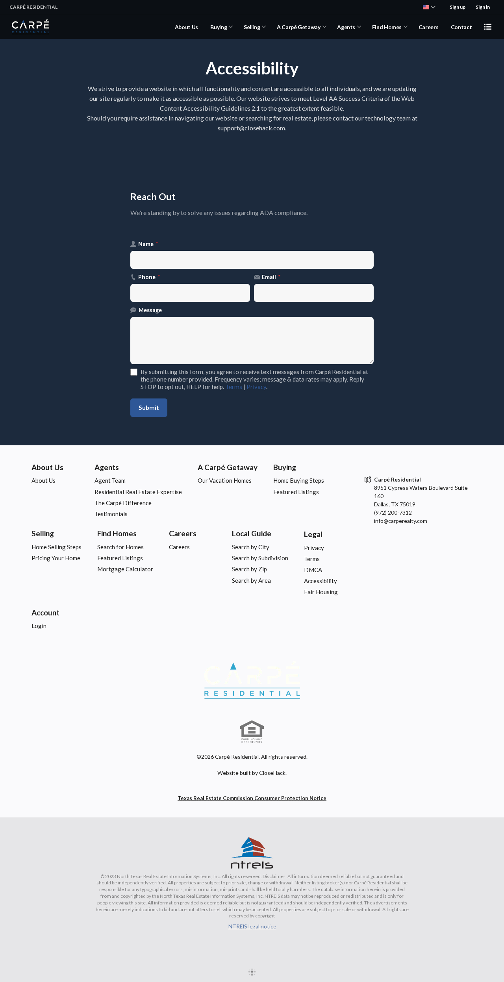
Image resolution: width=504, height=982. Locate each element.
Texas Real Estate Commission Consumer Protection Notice (252, 798)
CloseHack (272, 772)
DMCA (313, 569)
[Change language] (429, 7)
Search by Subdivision (260, 557)
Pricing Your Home (56, 557)
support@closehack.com (251, 128)
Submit (149, 407)
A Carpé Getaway (299, 27)
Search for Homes (120, 546)
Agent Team (110, 480)
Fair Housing (321, 591)
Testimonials (111, 513)
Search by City (250, 546)
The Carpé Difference (123, 502)
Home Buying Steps (298, 480)
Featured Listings (296, 491)
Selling (252, 27)
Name (148, 244)
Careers (429, 27)
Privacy (256, 386)
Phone (149, 277)
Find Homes (387, 27)
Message (150, 310)
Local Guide (251, 533)
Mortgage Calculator (125, 569)
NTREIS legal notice (252, 926)
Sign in (483, 7)
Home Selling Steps (57, 546)
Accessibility (320, 580)
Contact (461, 27)
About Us (186, 27)
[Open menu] (488, 26)
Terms (233, 386)
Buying (218, 27)
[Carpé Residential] (252, 680)
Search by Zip (249, 569)
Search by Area (251, 580)
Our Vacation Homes (225, 480)
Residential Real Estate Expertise (138, 491)
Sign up (457, 7)
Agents (346, 27)
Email (271, 277)
